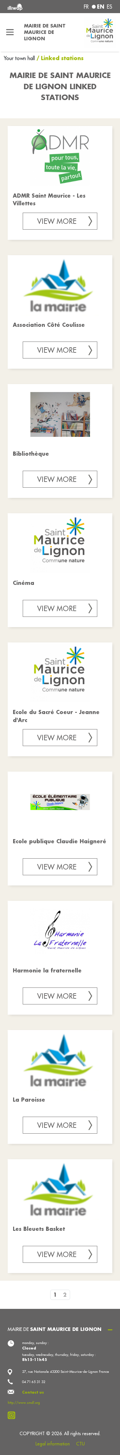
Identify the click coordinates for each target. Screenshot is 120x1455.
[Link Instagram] (13, 1415)
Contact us (33, 1392)
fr (86, 7)
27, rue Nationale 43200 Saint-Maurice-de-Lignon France (65, 1371)
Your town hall (20, 58)
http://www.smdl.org (24, 1402)
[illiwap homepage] (27, 6)
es (109, 7)
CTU (80, 1444)
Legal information (53, 1444)
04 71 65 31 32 (33, 1382)
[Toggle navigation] (10, 32)
